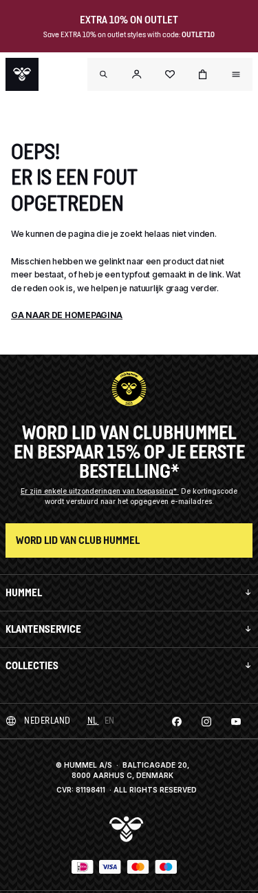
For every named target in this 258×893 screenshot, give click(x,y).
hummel (24, 592)
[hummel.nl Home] (22, 74)
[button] (136, 74)
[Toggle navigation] (103, 74)
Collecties (32, 665)
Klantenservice (43, 629)
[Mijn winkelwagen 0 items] (202, 74)
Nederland (47, 720)
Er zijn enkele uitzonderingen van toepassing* (100, 491)
